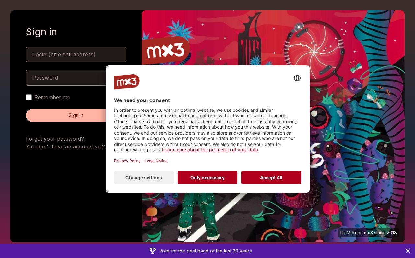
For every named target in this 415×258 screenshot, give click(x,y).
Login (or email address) (64, 54)
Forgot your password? (55, 138)
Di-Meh (348, 232)
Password (45, 78)
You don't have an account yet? (65, 146)
